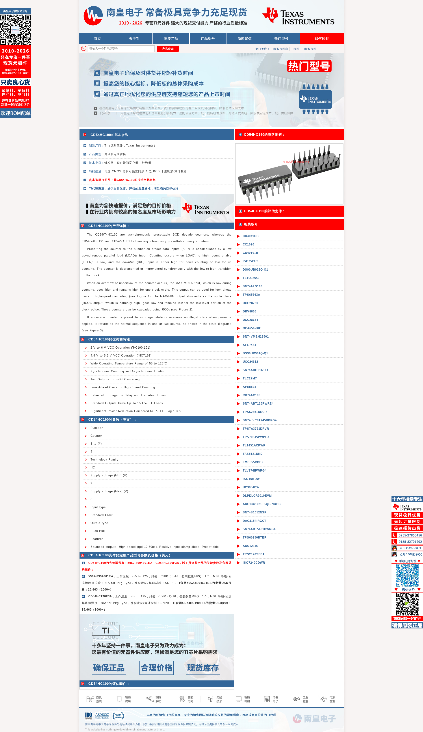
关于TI (134, 38)
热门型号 (282, 38)
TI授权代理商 (279, 48)
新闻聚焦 (245, 38)
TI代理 (295, 48)
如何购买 (322, 38)
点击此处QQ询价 (410, 548)
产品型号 (208, 38)
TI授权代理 (309, 48)
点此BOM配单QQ (411, 554)
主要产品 (171, 38)
